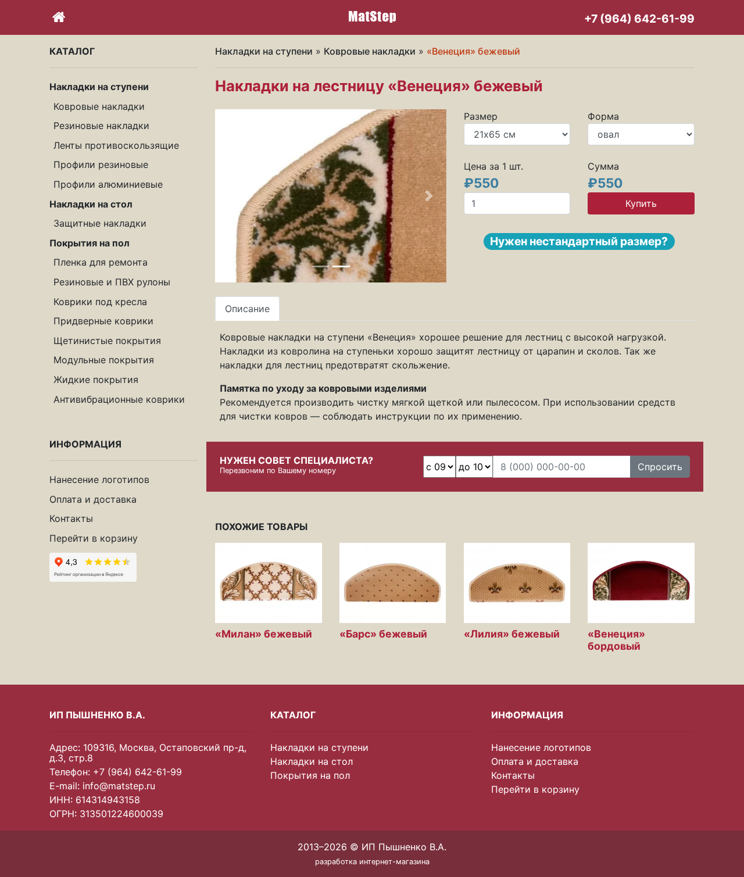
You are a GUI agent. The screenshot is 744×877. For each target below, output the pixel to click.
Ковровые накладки (99, 106)
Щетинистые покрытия (107, 340)
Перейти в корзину (93, 538)
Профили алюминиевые (108, 184)
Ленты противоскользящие (116, 145)
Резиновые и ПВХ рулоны (111, 282)
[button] (232, 195)
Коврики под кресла (100, 301)
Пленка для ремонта (100, 262)
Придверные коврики (103, 321)
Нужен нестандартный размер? (579, 241)
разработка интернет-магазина (372, 861)
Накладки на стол (311, 761)
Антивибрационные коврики (119, 399)
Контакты (71, 518)
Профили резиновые (100, 164)
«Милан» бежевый (263, 634)
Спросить (660, 466)
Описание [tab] (247, 308)
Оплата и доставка (93, 499)
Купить (641, 203)
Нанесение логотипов (99, 479)
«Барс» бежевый (383, 634)
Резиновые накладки (101, 125)
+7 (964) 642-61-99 (137, 772)
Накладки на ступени (264, 51)
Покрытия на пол (310, 775)
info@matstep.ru (119, 786)
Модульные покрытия (103, 360)
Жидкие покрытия (95, 379)
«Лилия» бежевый (512, 634)
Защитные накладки (99, 223)
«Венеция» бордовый (616, 640)
